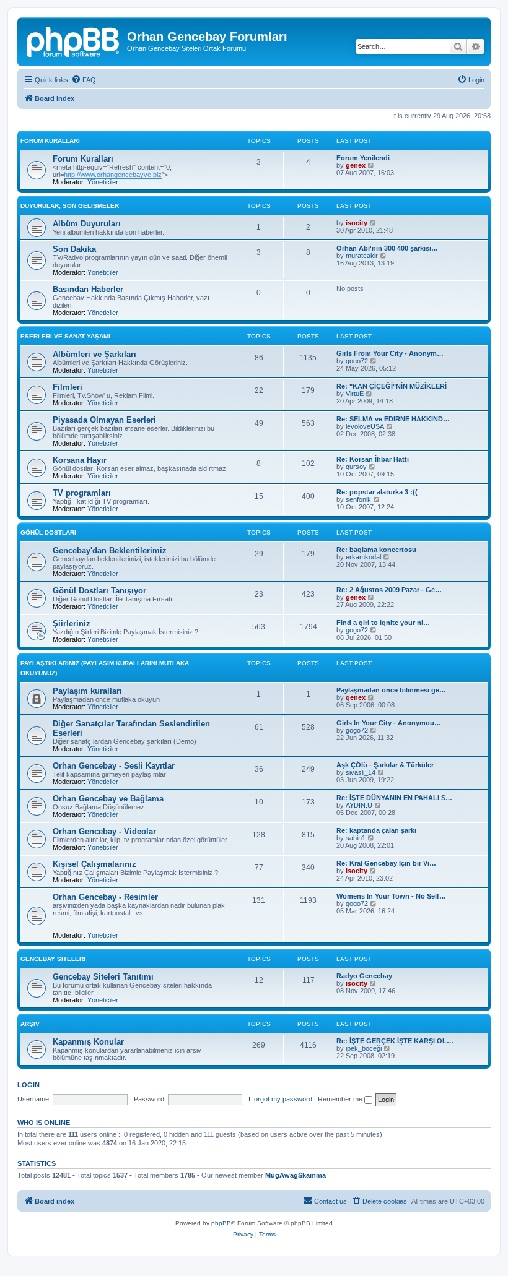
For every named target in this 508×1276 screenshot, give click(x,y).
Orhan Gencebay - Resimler (105, 897)
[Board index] (73, 40)
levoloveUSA (365, 426)
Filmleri (67, 387)
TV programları (82, 493)
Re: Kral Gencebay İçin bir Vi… (386, 863)
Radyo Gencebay (364, 976)
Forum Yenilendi (363, 158)
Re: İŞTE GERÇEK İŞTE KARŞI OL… (394, 1041)
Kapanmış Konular (88, 1041)
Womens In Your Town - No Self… (391, 896)
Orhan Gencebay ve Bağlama (108, 798)
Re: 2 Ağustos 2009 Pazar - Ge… (389, 589)
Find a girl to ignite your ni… (383, 622)
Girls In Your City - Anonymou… (388, 722)
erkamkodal (363, 557)
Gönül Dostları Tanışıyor (99, 590)
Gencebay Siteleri (52, 958)
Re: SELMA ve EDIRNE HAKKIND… (393, 419)
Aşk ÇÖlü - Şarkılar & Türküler (385, 765)
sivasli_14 (360, 772)
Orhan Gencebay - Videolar (104, 831)
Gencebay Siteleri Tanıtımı (103, 976)
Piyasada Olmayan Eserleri (104, 420)
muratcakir (362, 255)
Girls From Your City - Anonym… (390, 353)
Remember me (341, 1099)
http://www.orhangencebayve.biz (113, 174)
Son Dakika (74, 249)
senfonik (358, 499)
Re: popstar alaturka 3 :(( (377, 492)
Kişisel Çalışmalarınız (94, 864)
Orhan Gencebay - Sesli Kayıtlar (114, 765)
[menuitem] (83, 79)
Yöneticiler (102, 182)
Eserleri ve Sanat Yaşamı (65, 336)
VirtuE (355, 393)
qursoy (356, 466)
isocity (356, 222)
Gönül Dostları (48, 532)
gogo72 (357, 360)
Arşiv (30, 1023)
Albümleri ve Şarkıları (94, 354)
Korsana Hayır (80, 460)
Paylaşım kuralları (87, 691)
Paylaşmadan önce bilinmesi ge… (391, 690)
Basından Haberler (88, 289)
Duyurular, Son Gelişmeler (69, 205)
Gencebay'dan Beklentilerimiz (110, 550)
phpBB (221, 1223)
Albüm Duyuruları (87, 223)
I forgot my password (280, 1099)
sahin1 (356, 838)
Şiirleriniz (71, 623)
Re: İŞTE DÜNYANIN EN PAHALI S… (394, 797)
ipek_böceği (364, 1048)
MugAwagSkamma (295, 1175)
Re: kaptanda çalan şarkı (376, 830)
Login (28, 1084)
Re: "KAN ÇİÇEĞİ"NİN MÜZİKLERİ (391, 386)
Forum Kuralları (50, 140)
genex (356, 165)
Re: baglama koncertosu (376, 549)
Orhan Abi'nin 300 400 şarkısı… (387, 248)
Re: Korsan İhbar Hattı (372, 459)
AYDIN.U (359, 805)
